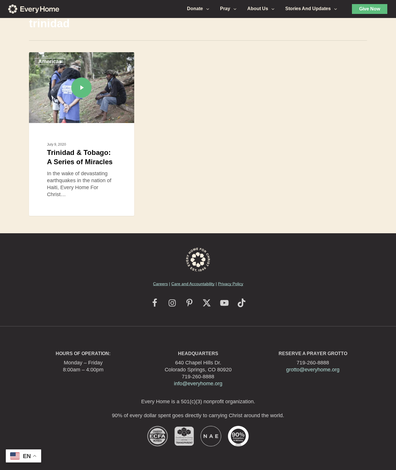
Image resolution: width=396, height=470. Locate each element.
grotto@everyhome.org (312, 370)
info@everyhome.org (198, 383)
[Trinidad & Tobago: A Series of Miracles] (81, 134)
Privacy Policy (230, 283)
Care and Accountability (193, 283)
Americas (50, 61)
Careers (160, 283)
